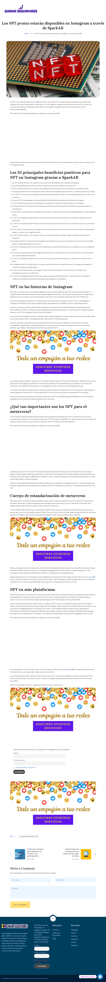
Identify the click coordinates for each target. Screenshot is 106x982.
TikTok (73, 933)
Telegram (74, 945)
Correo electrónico (19, 760)
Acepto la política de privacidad (25, 767)
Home (26, 33)
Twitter (73, 942)
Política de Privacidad (56, 934)
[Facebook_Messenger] (100, 976)
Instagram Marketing (29, 836)
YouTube (74, 936)
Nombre (15, 753)
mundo (69, 669)
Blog (54, 938)
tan (36, 102)
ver (25, 381)
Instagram (74, 930)
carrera (90, 577)
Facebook (74, 939)
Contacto (55, 930)
